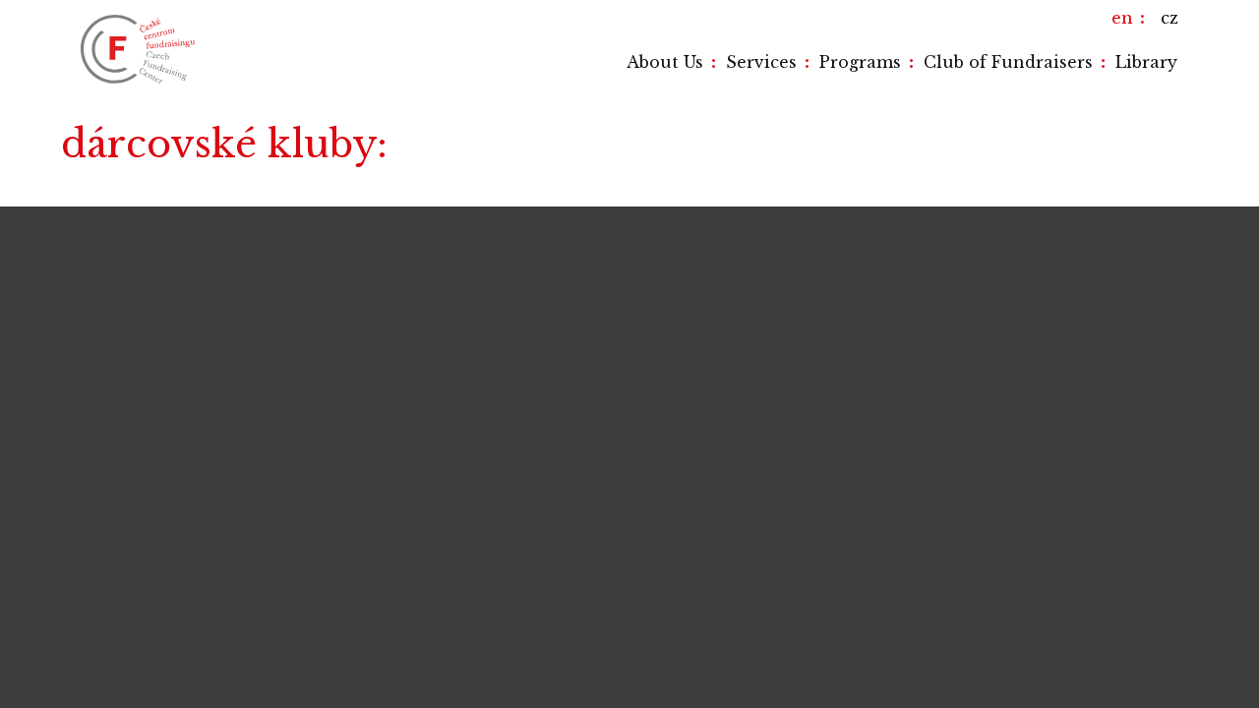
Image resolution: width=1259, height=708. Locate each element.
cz (1169, 18)
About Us (665, 62)
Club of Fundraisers (1008, 62)
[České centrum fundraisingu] (140, 49)
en (1122, 18)
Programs (860, 62)
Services (761, 62)
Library (1146, 62)
